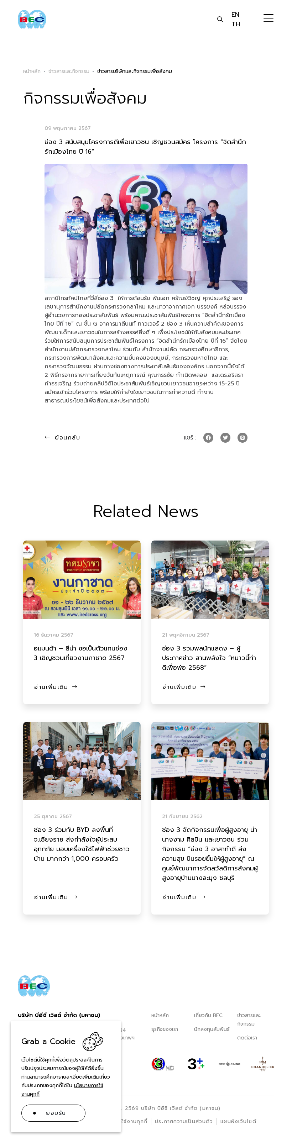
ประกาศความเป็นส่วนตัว (184, 1121)
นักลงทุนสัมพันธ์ (212, 1029)
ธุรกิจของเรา (164, 1029)
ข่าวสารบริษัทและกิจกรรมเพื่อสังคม (134, 71)
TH (235, 24)
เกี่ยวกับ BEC (208, 1015)
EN (235, 15)
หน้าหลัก (160, 1015)
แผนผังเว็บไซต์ (238, 1121)
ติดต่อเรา (247, 1038)
